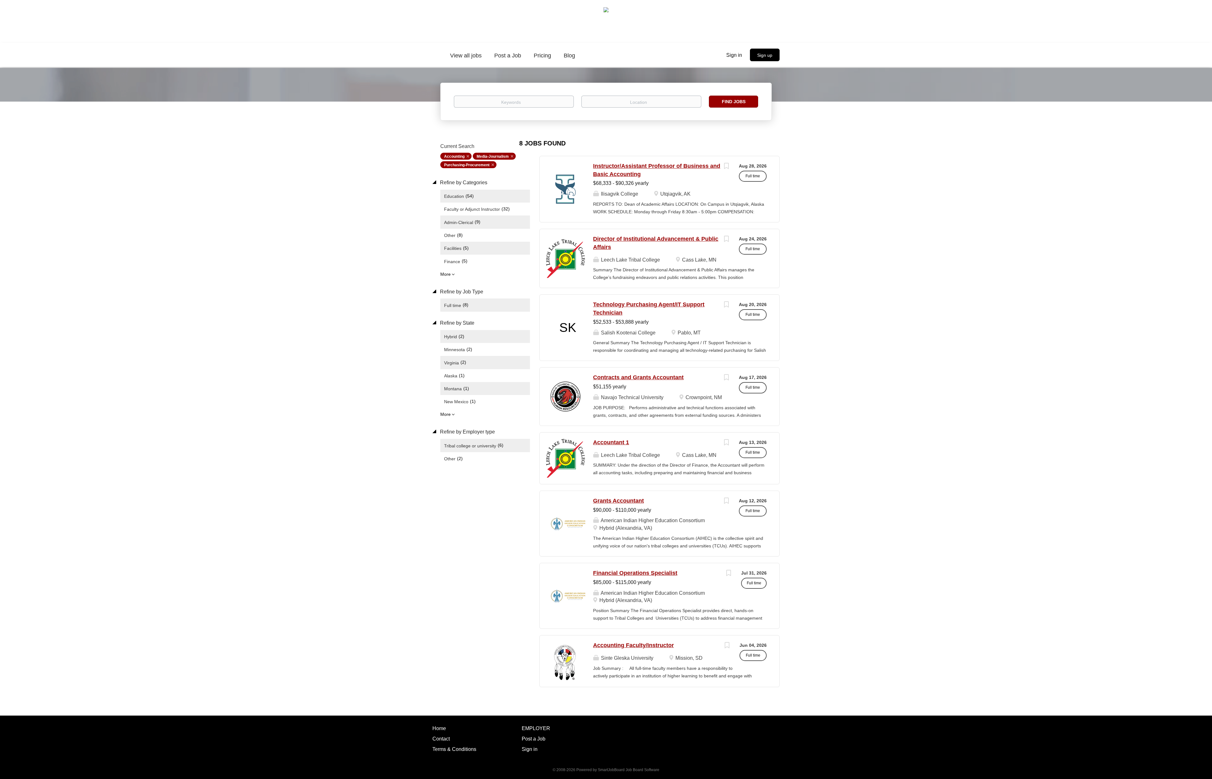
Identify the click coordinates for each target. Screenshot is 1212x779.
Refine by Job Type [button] (461, 291)
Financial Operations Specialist (635, 573)
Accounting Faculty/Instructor (633, 645)
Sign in (734, 55)
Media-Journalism (493, 156)
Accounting (454, 156)
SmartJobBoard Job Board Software (628, 770)
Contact (441, 738)
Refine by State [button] (456, 323)
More (445, 274)
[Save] (726, 167)
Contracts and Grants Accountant (638, 377)
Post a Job (533, 738)
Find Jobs (734, 101)
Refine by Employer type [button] (467, 431)
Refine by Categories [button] (463, 182)
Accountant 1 (611, 442)
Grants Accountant (618, 501)
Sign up (764, 55)
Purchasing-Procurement (467, 165)
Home (439, 728)
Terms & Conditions (454, 749)
